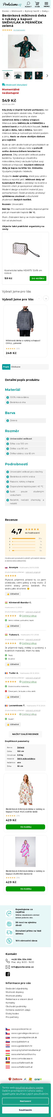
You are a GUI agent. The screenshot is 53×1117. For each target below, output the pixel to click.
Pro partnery (12, 1017)
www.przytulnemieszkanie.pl (26, 1050)
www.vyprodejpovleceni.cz (25, 1033)
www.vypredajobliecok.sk (24, 1037)
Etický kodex (12, 1013)
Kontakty (10, 1003)
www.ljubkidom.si (20, 1041)
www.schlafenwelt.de (22, 1063)
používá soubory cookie (29, 1087)
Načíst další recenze (25, 734)
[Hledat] (28, 3)
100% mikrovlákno (26, 759)
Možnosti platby (14, 995)
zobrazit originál (33, 572)
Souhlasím (25, 1110)
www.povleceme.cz (21, 1029)
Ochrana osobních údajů (18, 1010)
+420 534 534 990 (21, 959)
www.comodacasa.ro (22, 1058)
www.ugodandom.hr (21, 1046)
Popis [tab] (6, 367)
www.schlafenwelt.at (22, 1067)
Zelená (20, 747)
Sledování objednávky (17, 988)
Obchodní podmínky (16, 1006)
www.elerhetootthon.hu (23, 1054)
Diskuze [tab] (15, 367)
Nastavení (25, 1101)
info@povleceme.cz (22, 967)
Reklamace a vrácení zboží (19, 999)
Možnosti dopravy (15, 992)
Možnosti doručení (16, 85)
